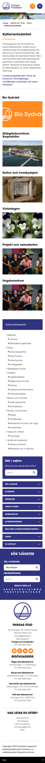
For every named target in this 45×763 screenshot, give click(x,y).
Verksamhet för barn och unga (23, 423)
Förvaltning (22, 721)
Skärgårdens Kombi (17, 369)
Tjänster (13, 339)
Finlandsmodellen (17, 394)
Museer (12, 415)
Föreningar (14, 436)
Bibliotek (12, 335)
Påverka (13, 385)
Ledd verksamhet (17, 402)
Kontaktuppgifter (22, 727)
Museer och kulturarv (17, 411)
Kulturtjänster (16, 360)
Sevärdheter (15, 427)
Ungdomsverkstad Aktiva (21, 389)
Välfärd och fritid (17, 23)
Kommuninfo (22, 718)
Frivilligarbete (15, 364)
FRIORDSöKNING (12, 573)
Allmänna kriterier (17, 444)
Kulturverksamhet (17, 352)
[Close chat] (43, 760)
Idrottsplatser (15, 406)
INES (22, 730)
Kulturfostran (15, 356)
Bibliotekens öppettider (20, 343)
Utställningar (15, 419)
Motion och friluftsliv (17, 398)
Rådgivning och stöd (19, 381)
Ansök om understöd (17, 440)
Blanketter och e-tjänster (21, 449)
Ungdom (12, 373)
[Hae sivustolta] (34, 472)
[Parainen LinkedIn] (25, 651)
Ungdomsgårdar (17, 377)
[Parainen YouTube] (30, 651)
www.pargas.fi (22, 639)
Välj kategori (12, 562)
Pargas (5, 23)
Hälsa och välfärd (16, 432)
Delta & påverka (22, 724)
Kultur (10, 348)
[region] (22, 760)
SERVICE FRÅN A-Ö (22, 586)
